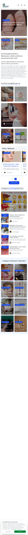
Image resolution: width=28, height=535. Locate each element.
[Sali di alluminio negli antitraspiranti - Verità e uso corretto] (14, 115)
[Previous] (12, 179)
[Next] (15, 179)
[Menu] (18, 5)
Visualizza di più (14, 182)
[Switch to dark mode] (24, 5)
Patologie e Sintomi (7, 201)
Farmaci (17, 40)
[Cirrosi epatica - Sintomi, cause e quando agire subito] (14, 201)
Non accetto (8, 531)
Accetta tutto (20, 531)
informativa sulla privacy (17, 528)
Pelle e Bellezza (6, 20)
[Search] (21, 5)
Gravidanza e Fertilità (19, 304)
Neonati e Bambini (6, 40)
